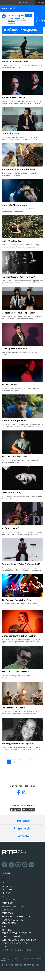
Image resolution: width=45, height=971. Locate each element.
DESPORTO (6, 876)
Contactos (7, 909)
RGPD (4, 946)
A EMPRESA (7, 930)
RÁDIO (4, 883)
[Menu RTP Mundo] (42, 8)
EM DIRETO (6, 896)
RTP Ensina (7, 889)
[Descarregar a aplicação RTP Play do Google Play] (28, 809)
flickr (31, 865)
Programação (22, 828)
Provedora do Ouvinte (12, 919)
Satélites (6, 926)
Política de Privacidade (10, 958)
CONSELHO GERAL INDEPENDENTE (16, 933)
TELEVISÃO (6, 879)
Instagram (18, 865)
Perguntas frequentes (13, 906)
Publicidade (16, 960)
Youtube (25, 865)
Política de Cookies (28, 958)
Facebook (5, 865)
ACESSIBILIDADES (9, 923)
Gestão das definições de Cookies (17, 950)
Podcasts (22, 836)
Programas (22, 820)
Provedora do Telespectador (16, 916)
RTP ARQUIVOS (8, 886)
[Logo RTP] (14, 852)
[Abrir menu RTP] (22, 2)
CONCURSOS (7, 903)
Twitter (11, 865)
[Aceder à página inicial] (15, 8)
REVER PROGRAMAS (10, 899)
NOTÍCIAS (6, 873)
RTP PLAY (6, 893)
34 (31, 761)
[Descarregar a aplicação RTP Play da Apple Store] (15, 809)
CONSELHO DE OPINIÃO (11, 936)
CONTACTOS (7, 913)
